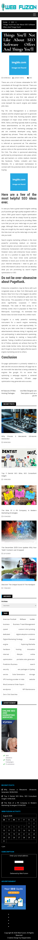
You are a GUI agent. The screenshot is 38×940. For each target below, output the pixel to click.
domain (32, 639)
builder (32, 619)
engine (5, 644)
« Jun (3, 846)
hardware (6, 649)
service (5, 674)
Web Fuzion (23, 873)
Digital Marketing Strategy (13, 639)
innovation (31, 649)
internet (6, 654)
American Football (9, 619)
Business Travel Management (24, 624)
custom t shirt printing (27, 629)
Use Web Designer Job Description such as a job (28, 393)
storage (32, 674)
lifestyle (20, 654)
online (32, 654)
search (32, 664)
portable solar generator (26, 659)
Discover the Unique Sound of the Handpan (18, 585)
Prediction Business (10, 664)
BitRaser (23, 619)
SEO (30, 78)
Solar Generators (18, 674)
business (6, 624)
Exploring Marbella (28, 644)
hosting (18, 649)
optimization (7, 659)
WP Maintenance (29, 689)
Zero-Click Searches (10, 694)
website (32, 679)
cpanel (5, 629)
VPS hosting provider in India (13, 679)
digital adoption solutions (25, 634)
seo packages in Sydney (26, 669)
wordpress (7, 689)
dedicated (6, 634)
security (6, 669)
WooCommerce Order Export (13, 684)
